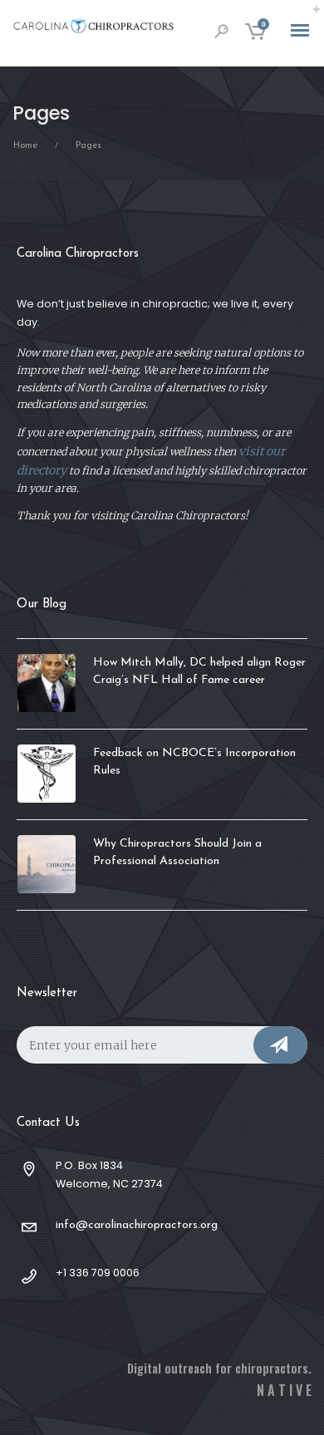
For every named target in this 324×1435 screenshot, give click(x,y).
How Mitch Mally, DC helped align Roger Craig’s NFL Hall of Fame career (199, 671)
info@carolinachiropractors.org (137, 1225)
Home (25, 145)
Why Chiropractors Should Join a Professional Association (177, 852)
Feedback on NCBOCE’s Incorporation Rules (194, 762)
